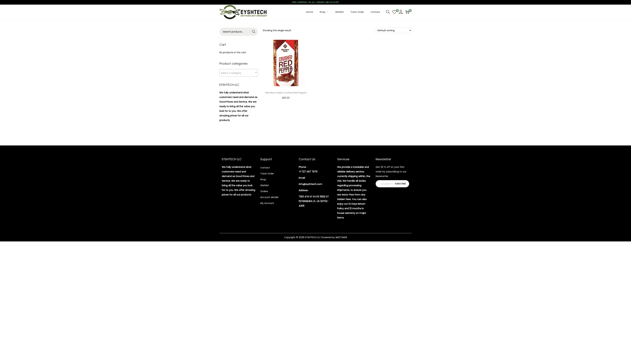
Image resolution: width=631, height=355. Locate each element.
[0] (394, 12)
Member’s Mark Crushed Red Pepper (286, 92)
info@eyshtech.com (310, 184)
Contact (265, 167)
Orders (264, 191)
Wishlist (264, 185)
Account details (269, 197)
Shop (263, 179)
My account (267, 203)
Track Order (267, 173)
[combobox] (238, 73)
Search (254, 31)
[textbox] (239, 73)
